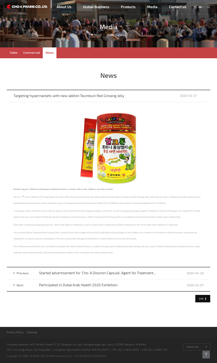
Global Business (96, 7)
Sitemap (32, 332)
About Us (64, 7)
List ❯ (203, 298)
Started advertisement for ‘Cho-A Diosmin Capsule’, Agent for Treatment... (97, 273)
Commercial (31, 52)
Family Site (195, 346)
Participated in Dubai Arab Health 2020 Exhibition (78, 285)
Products (128, 7)
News (50, 52)
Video (13, 52)
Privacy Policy (15, 332)
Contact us (177, 7)
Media (152, 7)
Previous (20, 273)
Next (17, 285)
